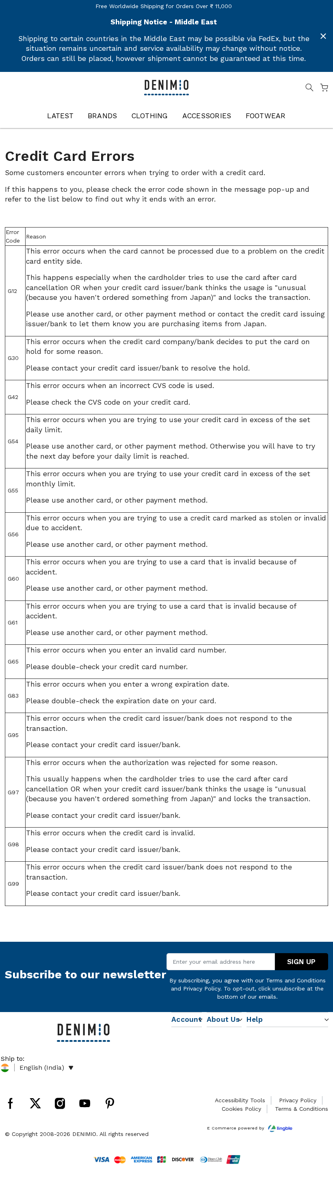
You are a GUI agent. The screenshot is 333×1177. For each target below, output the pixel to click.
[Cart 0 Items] (324, 89)
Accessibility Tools (240, 1100)
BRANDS (102, 116)
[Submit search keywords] (309, 89)
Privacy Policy (201, 988)
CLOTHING (150, 116)
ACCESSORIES (206, 116)
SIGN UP (301, 962)
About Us (223, 1019)
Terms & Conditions (301, 1108)
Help (255, 1019)
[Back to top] (315, 1128)
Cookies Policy (241, 1108)
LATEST (60, 116)
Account (186, 1019)
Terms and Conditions (296, 980)
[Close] (323, 36)
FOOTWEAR (266, 116)
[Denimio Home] (167, 87)
